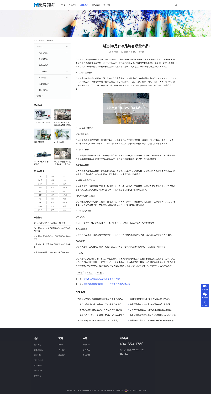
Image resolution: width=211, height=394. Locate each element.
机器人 (65, 191)
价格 (52, 176)
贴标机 (40, 210)
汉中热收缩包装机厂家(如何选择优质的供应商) (51, 252)
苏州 (52, 199)
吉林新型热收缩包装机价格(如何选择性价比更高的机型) (101, 299)
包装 (64, 180)
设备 (52, 206)
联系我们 (96, 5)
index (60, 345)
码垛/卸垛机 (43, 65)
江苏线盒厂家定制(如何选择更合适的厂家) (101, 279)
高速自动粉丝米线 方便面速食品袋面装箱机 (62, 123)
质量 (64, 206)
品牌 (64, 184)
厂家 (52, 184)
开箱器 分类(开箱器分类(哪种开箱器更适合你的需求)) (101, 315)
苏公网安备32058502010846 (137, 390)
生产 (52, 195)
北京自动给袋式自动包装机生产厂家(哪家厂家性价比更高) (101, 304)
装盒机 (65, 202)
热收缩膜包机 (44, 84)
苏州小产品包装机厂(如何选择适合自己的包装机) (151, 310)
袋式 (40, 202)
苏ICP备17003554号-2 (107, 390)
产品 (80, 273)
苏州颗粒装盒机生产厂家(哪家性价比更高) (50, 223)
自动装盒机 (43, 78)
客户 (52, 187)
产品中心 (73, 5)
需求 (52, 210)
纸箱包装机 (43, 53)
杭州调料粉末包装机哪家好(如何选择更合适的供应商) (153, 315)
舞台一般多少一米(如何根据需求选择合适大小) (98, 320)
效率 (40, 191)
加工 (90, 273)
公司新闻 (37, 345)
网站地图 (122, 390)
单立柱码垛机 (59, 142)
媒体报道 (115, 52)
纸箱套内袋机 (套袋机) (42, 122)
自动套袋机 (43, 59)
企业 (64, 176)
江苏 (40, 195)
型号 (40, 187)
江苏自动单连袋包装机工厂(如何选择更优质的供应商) (106, 284)
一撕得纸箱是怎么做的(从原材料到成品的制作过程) (100, 310)
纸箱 (40, 199)
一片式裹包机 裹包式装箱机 (42, 163)
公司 (52, 180)
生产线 (65, 195)
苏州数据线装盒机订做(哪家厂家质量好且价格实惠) (152, 320)
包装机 (40, 184)
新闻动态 (84, 5)
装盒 (52, 202)
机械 (100, 273)
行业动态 (37, 376)
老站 (117, 390)
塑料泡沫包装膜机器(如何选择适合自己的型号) (150, 299)
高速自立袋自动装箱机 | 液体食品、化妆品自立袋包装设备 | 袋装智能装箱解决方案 (62, 163)
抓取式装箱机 (39, 142)
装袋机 (40, 206)
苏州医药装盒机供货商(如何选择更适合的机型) (150, 304)
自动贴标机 (43, 71)
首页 (63, 5)
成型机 (65, 187)
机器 (52, 191)
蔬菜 (64, 199)
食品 (64, 210)
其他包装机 (43, 90)
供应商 (40, 180)
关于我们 (107, 5)
